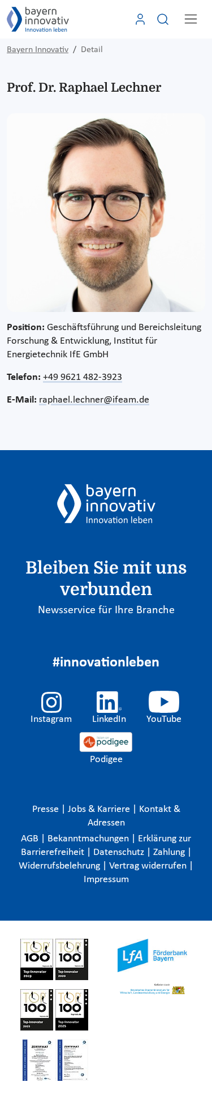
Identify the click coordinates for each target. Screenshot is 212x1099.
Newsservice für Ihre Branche (106, 610)
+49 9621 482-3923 (82, 377)
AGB (31, 838)
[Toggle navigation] (190, 19)
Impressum (106, 879)
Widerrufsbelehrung (60, 866)
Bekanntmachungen (89, 838)
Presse (46, 809)
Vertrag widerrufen (149, 866)
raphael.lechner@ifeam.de (94, 400)
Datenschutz (119, 852)
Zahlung (170, 852)
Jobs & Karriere (100, 809)
